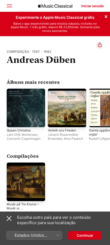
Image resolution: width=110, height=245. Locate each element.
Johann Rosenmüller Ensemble (63, 137)
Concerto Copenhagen (24, 139)
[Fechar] (106, 16)
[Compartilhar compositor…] (99, 45)
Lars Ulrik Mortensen (22, 135)
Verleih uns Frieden (62, 130)
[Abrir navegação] (9, 6)
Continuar (85, 235)
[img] (55, 6)
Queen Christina (19, 130)
